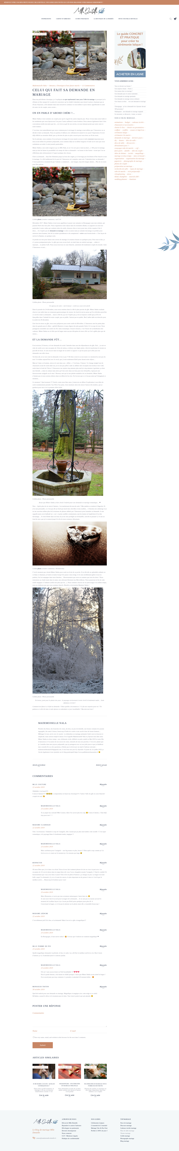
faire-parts (118, 151)
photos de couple (121, 164)
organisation (119, 159)
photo (39, 219)
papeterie (118, 161)
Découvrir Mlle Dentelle (69, 1123)
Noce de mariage (125, 1123)
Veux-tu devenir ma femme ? (123, 86)
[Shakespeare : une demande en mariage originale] (69, 1071)
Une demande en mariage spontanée (125, 96)
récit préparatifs (134, 171)
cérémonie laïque (121, 133)
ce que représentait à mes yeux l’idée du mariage (79, 99)
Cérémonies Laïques (97, 1123)
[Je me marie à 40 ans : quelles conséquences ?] (44, 1071)
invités (130, 153)
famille (127, 151)
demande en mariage (56, 231)
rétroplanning (120, 174)
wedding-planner (121, 179)
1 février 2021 (90, 1067)
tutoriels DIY (133, 177)
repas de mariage (136, 169)
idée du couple (137, 151)
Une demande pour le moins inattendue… (127, 94)
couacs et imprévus (137, 130)
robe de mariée (120, 171)
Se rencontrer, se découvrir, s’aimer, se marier (128, 114)
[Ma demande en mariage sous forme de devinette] (95, 1071)
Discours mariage (126, 1125)
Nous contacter (67, 1133)
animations (119, 122)
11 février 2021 (65, 1067)
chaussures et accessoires (124, 125)
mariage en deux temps (123, 156)
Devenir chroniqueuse (69, 1131)
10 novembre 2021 (40, 1067)
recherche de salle (121, 169)
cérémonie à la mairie (123, 135)
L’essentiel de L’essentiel (99, 1125)
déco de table (119, 143)
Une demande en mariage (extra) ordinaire (127, 99)
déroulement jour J (121, 146)
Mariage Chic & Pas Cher (99, 1128)
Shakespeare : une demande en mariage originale (129, 111)
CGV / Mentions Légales (70, 1136)
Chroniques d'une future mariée (68, 86)
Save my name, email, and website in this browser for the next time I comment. (60, 1037)
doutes (121, 140)
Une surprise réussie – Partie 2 (123, 88)
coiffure (117, 130)
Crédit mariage (125, 1136)
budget (127, 122)
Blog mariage (124, 1141)
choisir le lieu (120, 127)
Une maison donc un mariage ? (124, 91)
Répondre (103, 784)
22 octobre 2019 (40, 34)
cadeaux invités (138, 122)
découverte (131, 143)
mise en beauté (139, 156)
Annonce (52, 86)
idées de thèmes (120, 153)
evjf (137, 148)
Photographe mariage (127, 1138)
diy (116, 140)
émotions (132, 179)
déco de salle (131, 140)
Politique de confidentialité (70, 1138)
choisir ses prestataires (135, 127)
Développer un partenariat (70, 1128)
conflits (125, 130)
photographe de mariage (133, 161)
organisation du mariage (135, 159)
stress (129, 174)
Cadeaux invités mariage (128, 1128)
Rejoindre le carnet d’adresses (71, 1125)
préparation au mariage (123, 166)
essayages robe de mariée (124, 148)
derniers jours (137, 138)
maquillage (139, 153)
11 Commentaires (88, 86)
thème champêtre (121, 177)
